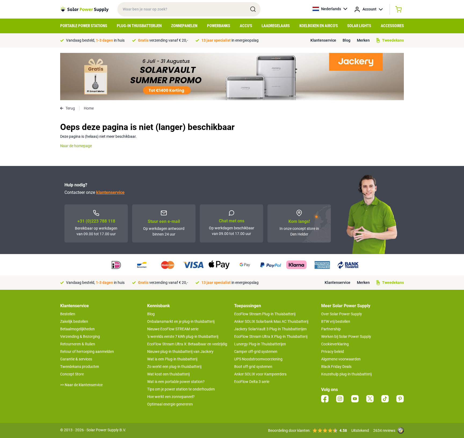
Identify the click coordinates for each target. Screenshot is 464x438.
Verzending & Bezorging (80, 336)
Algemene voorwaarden (341, 359)
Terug (70, 108)
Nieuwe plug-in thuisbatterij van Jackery (180, 351)
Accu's (246, 25)
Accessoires (392, 25)
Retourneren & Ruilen (77, 344)
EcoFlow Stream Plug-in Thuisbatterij (264, 314)
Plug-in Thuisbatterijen (139, 25)
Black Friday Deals (336, 366)
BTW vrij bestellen (335, 321)
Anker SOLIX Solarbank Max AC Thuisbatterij (271, 321)
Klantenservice (323, 40)
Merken (363, 40)
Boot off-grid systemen (253, 366)
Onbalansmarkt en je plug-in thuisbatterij (181, 321)
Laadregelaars (276, 25)
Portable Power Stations (83, 25)
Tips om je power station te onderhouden (181, 389)
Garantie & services (76, 359)
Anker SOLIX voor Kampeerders (260, 374)
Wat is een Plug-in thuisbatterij (172, 359)
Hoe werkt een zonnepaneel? (171, 396)
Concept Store (72, 374)
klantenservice (110, 192)
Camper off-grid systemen (255, 351)
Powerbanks (218, 25)
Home (89, 108)
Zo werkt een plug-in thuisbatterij (174, 366)
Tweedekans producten (79, 366)
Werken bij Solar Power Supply (346, 336)
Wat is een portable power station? (176, 381)
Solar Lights (359, 25)
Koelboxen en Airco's (318, 25)
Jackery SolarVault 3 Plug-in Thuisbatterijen (270, 329)
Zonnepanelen (184, 25)
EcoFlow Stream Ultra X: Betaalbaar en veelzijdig (187, 344)
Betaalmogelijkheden (77, 329)
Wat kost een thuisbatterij (168, 374)
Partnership (331, 329)
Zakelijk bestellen (74, 321)
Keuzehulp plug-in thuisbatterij (346, 374)
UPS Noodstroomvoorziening (258, 359)
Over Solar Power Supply (341, 314)
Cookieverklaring (335, 344)
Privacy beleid (332, 351)
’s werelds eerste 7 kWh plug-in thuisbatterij (182, 336)
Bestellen (67, 314)
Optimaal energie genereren (170, 404)
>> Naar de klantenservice (81, 385)
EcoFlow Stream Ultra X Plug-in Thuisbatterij (270, 336)
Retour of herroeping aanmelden (87, 351)
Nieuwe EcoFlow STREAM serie (172, 329)
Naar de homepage (76, 146)
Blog (346, 40)
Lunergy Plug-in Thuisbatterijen (260, 344)
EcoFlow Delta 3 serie (251, 381)
